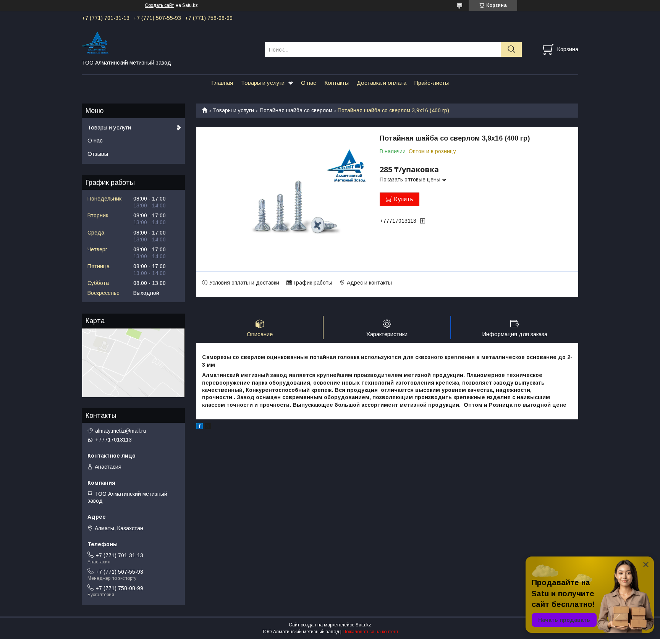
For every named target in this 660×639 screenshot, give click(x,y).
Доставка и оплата (381, 82)
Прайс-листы (431, 82)
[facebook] (199, 427)
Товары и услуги (263, 82)
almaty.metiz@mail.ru (120, 431)
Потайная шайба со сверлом (296, 110)
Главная (222, 82)
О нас (308, 82)
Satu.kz (363, 625)
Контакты (336, 82)
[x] (208, 427)
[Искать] (511, 49)
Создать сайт (159, 5)
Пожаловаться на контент (370, 631)
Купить (403, 199)
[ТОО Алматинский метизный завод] (169, 42)
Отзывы (97, 153)
